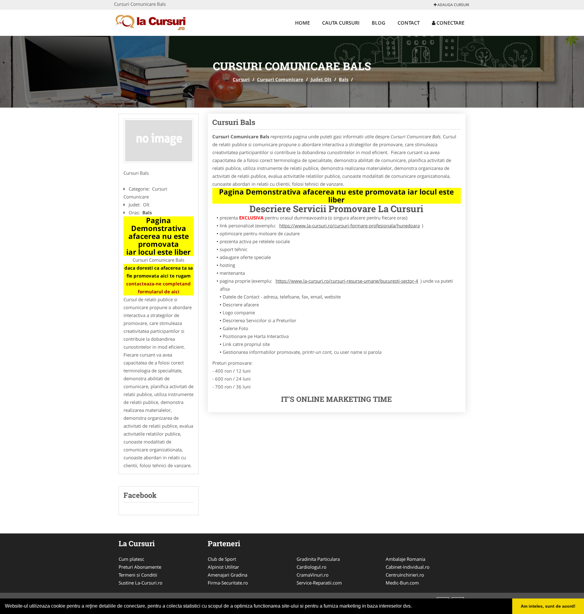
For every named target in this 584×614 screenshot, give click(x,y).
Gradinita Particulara (318, 559)
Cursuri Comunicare (280, 79)
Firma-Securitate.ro (228, 583)
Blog (378, 22)
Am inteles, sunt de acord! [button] (548, 606)
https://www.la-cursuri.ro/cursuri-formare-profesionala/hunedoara (349, 225)
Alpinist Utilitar (223, 567)
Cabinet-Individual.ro (407, 567)
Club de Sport (222, 559)
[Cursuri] (154, 22)
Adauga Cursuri (452, 4)
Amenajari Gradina (227, 575)
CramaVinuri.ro (312, 575)
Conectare (449, 22)
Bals (343, 79)
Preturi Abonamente (140, 567)
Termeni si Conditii (138, 575)
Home (302, 22)
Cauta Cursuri (341, 22)
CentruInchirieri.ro (405, 575)
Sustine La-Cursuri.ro (140, 583)
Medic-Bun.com (402, 583)
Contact (409, 22)
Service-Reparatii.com (319, 583)
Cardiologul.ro (311, 567)
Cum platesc (131, 559)
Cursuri (241, 79)
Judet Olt (321, 79)
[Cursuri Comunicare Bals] (158, 141)
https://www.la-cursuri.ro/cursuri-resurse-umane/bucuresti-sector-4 (347, 281)
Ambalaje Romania (405, 559)
